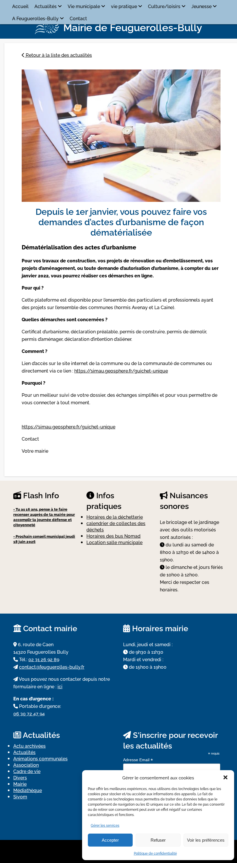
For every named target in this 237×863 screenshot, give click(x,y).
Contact (78, 18)
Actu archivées (29, 745)
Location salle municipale (114, 542)
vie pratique (124, 6)
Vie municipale (84, 6)
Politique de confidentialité (155, 853)
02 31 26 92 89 (43, 659)
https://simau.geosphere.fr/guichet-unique (121, 370)
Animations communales (40, 758)
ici (60, 686)
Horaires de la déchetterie (114, 517)
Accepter (110, 840)
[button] (225, 777)
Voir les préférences (206, 840)
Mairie (20, 784)
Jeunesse (201, 6)
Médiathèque (27, 790)
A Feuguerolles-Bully (35, 18)
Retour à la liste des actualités (58, 55)
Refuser (158, 840)
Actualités (45, 6)
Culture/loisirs (164, 6)
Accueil (20, 6)
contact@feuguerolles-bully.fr (51, 666)
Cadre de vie (26, 771)
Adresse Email (138, 760)
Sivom (20, 796)
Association (26, 765)
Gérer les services (105, 825)
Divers (20, 777)
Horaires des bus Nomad (113, 536)
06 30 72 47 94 (29, 713)
